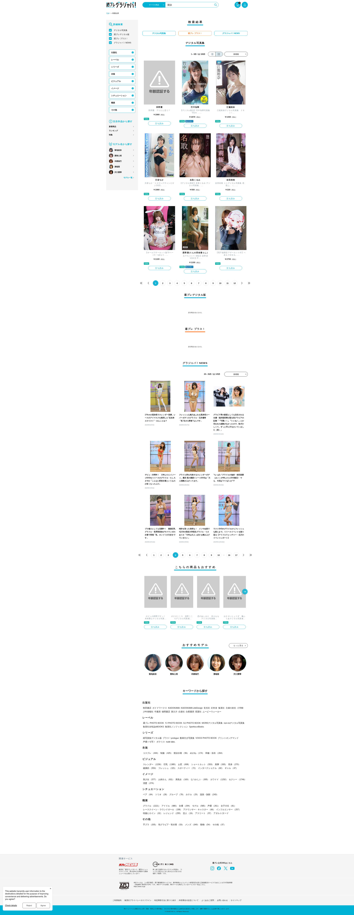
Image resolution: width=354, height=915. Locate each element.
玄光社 (207, 708)
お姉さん (166, 779)
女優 (185, 806)
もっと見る (238, 645)
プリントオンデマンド (228, 738)
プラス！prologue (171, 738)
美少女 (150, 779)
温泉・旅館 (209, 794)
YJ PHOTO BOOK (173, 723)
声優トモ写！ (149, 742)
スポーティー (187, 768)
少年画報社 (148, 711)
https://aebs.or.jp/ (139, 886)
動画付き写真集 (187, 738)
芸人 (188, 813)
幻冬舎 (214, 708)
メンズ (192, 824)
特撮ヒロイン (152, 813)
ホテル (192, 794)
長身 (234, 764)
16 (229, 555)
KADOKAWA (174, 708)
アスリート (203, 813)
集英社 (221, 708)
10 (220, 283)
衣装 (113, 74)
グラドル (151, 806)
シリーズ (115, 67)
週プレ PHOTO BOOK (153, 723)
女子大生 (228, 806)
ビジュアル (116, 81)
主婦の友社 (231, 708)
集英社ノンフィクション (176, 726)
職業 (113, 103)
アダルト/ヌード (221, 813)
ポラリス (161, 742)
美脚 (221, 764)
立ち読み (159, 123)
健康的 (150, 768)
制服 (166, 753)
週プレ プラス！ (121, 38)
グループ (177, 794)
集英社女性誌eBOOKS (153, 726)
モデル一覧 (127, 178)
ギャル (231, 768)
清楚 (149, 783)
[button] (245, 592)
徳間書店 (166, 711)
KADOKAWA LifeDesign (192, 708)
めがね (197, 753)
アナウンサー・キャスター (199, 809)
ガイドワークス (159, 708)
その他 (114, 110)
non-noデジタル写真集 (234, 723)
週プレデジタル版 (121, 34)
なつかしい (200, 779)
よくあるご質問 (207, 900)
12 (235, 283)
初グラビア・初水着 (171, 824)
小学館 (240, 708)
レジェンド (172, 813)
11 (228, 283)
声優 (214, 806)
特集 (111, 135)
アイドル (170, 806)
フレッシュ (167, 768)
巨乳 (170, 764)
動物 (205, 824)
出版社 (114, 52)
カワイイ (219, 779)
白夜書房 (190, 711)
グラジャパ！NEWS (122, 43)
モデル (199, 806)
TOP (108, 13)
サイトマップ (236, 900)
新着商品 (112, 126)
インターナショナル (211, 768)
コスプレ (151, 753)
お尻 (184, 764)
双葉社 (198, 711)
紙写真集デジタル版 (152, 738)
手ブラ (150, 824)
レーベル (115, 60)
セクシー (237, 779)
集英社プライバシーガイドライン (137, 900)
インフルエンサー (228, 809)
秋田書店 (147, 708)
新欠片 (174, 711)
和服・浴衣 (214, 753)
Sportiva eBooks (196, 726)
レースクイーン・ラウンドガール (162, 809)
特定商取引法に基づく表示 (165, 900)
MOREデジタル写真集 (212, 723)
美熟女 (182, 779)
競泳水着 (181, 753)
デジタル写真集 (120, 30)
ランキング (113, 131)
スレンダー (152, 764)
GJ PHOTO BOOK (192, 723)
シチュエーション (119, 95)
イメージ (115, 88)
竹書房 (157, 711)
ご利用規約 (117, 900)
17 (236, 555)
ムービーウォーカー (212, 711)
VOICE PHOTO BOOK (206, 738)
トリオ (161, 794)
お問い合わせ (222, 900)
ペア (148, 794)
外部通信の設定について (189, 900)
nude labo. (170, 742)
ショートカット (202, 764)
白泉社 (182, 711)
